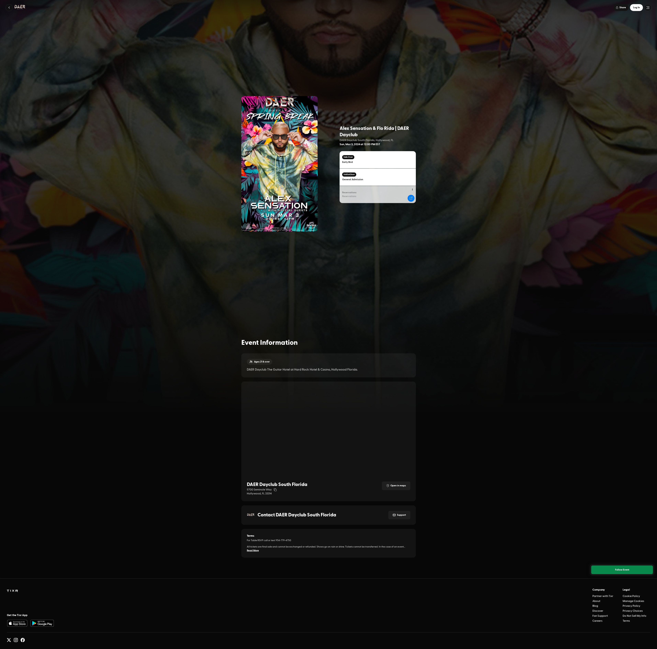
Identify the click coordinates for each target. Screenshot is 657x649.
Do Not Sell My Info (634, 615)
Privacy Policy (631, 606)
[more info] (412, 189)
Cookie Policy (631, 596)
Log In (636, 7)
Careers (597, 620)
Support (401, 515)
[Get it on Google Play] (42, 623)
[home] (12, 591)
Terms (626, 620)
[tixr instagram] (16, 640)
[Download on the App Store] (17, 623)
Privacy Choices (633, 610)
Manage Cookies (633, 601)
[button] (9, 7)
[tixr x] (9, 640)
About (596, 601)
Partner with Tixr (602, 596)
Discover (597, 610)
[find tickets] (411, 198)
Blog (595, 606)
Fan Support (600, 615)
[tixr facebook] (23, 640)
